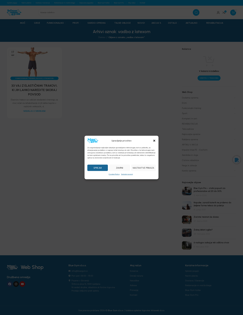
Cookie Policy (114, 174)
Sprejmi (98, 168)
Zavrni (119, 168)
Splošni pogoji (127, 174)
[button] (154, 140)
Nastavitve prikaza (143, 168)
